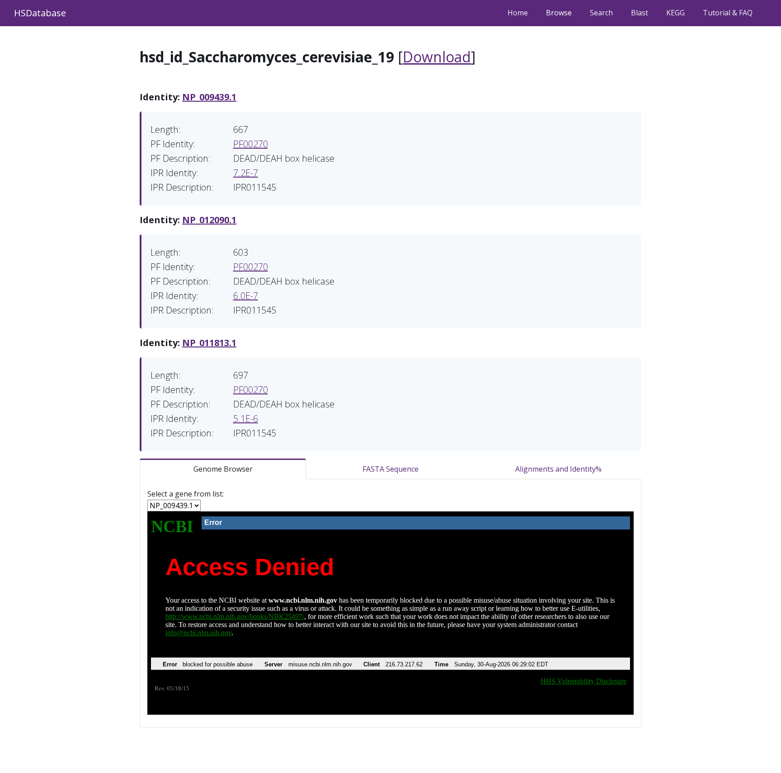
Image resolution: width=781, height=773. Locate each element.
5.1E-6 (245, 418)
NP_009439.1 (209, 97)
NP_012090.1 (209, 220)
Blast (639, 13)
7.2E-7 (245, 173)
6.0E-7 (245, 296)
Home (518, 13)
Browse (559, 13)
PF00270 (250, 144)
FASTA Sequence (390, 469)
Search (601, 13)
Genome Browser (223, 469)
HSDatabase (40, 13)
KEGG (675, 13)
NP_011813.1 (209, 343)
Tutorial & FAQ (728, 13)
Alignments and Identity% (558, 469)
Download (437, 56)
